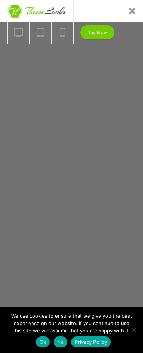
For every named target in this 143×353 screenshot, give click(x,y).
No (60, 342)
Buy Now (97, 32)
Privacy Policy (91, 342)
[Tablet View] (40, 33)
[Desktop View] (18, 33)
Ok (43, 342)
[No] (134, 330)
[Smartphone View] (62, 33)
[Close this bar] (132, 11)
